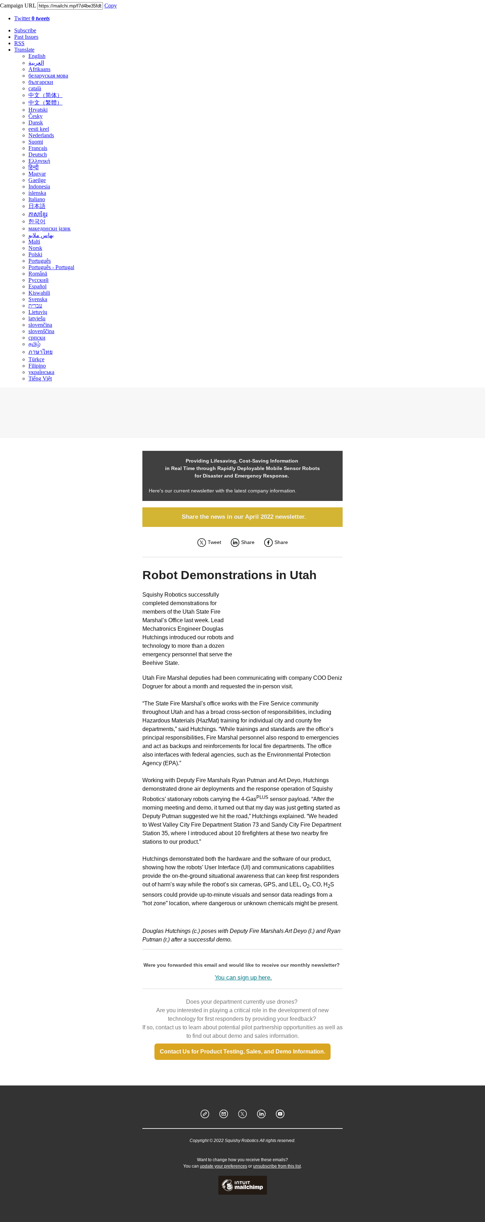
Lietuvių (37, 312)
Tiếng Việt (40, 378)
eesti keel (38, 129)
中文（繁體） (45, 103)
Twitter (32, 18)
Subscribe (25, 30)
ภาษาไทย (40, 352)
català (34, 88)
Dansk (35, 122)
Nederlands (41, 135)
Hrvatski (38, 110)
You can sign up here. (243, 977)
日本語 (36, 206)
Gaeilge (37, 180)
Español (37, 286)
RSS (19, 43)
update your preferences (223, 1166)
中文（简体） (45, 95)
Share (248, 542)
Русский (38, 280)
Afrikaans (39, 69)
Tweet (214, 542)
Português (39, 261)
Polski (35, 254)
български (40, 82)
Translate (24, 50)
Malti (34, 242)
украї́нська (41, 372)
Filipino (37, 366)
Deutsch (37, 154)
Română (37, 274)
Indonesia (39, 186)
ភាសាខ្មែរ (38, 214)
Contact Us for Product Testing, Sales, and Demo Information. (242, 1052)
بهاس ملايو (41, 235)
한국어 (36, 221)
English (36, 56)
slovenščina (41, 331)
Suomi (35, 142)
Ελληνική (39, 161)
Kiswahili (39, 293)
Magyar (37, 174)
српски (36, 338)
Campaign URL (18, 5)
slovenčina (40, 325)
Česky (35, 116)
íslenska (37, 193)
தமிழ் (34, 344)
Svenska (37, 299)
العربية (36, 63)
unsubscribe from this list (277, 1166)
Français (37, 148)
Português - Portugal (51, 267)
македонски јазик (49, 228)
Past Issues (26, 37)
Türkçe (36, 359)
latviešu (36, 318)
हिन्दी (33, 167)
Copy (110, 5)
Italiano (36, 199)
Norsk (35, 248)
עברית (35, 306)
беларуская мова (48, 76)
